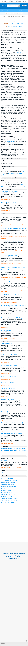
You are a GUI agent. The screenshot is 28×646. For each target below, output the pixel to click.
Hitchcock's (12, 23)
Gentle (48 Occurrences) (8, 484)
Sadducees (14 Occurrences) (9, 500)
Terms (20, 26)
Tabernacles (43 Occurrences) (9, 498)
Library (9, 26)
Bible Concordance (6, 448)
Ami (2, 472)
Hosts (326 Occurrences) (8, 502)
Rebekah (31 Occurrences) (8, 486)
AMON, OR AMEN (13, 173)
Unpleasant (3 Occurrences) (9, 480)
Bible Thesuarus (22, 450)
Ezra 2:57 (19, 52)
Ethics (3, 488)
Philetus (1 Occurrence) (7, 490)
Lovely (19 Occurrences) (8, 482)
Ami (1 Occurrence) (6, 492)
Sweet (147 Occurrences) (8, 494)
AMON (20, 173)
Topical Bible (13, 450)
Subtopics (14, 26)
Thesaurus (16, 25)
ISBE (22, 23)
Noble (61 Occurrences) (7, 496)
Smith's (18, 23)
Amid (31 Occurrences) (7, 478)
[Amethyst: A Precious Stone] (1, 290)
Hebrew (22, 25)
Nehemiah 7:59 (10, 141)
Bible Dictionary (17, 448)
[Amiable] (26, 290)
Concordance (8, 25)
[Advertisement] (16, 532)
